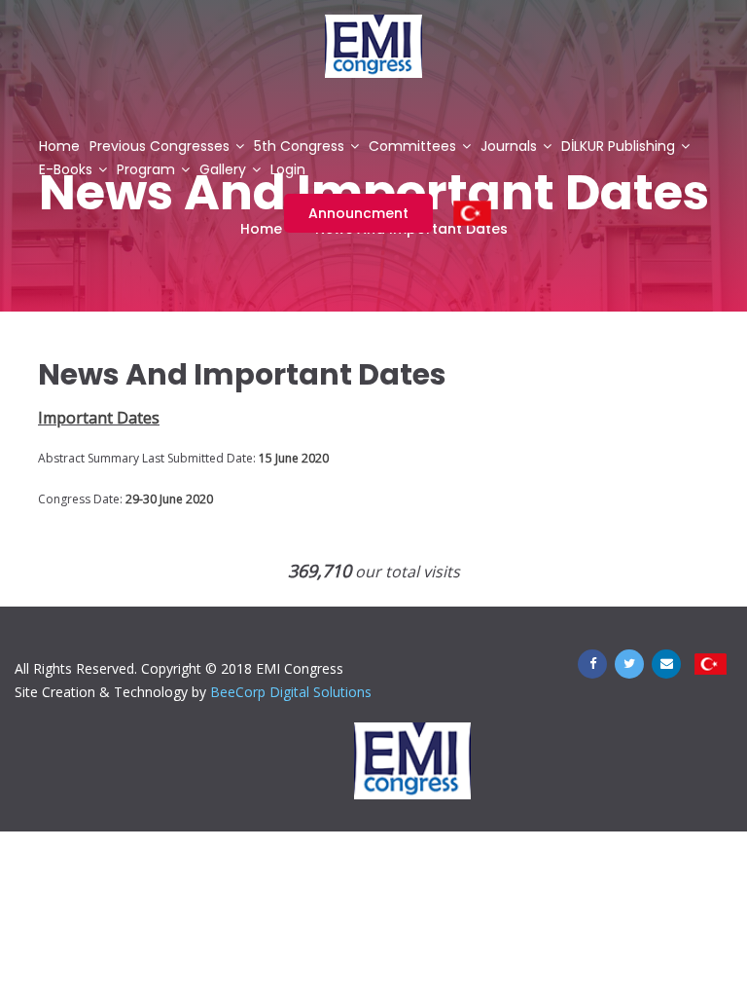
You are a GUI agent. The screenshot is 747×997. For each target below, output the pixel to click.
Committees (412, 147)
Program (146, 171)
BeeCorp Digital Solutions (291, 692)
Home (59, 147)
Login (287, 171)
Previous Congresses (159, 147)
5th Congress (299, 147)
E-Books (65, 171)
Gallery (222, 171)
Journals (508, 147)
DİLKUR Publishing (618, 147)
